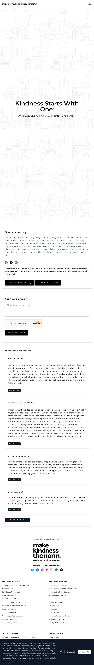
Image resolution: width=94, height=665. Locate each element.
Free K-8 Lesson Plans (10, 599)
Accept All (84, 652)
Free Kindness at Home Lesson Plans (62, 588)
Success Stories (7, 619)
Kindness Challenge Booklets (59, 592)
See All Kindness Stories (47, 283)
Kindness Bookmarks (57, 619)
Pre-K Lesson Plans (9, 595)
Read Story (14, 390)
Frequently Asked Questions (12, 616)
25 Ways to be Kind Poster (58, 623)
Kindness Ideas (7, 588)
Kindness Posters (55, 602)
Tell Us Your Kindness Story (19, 283)
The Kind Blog (54, 637)
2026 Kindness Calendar (58, 595)
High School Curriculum (11, 602)
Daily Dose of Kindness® (11, 592)
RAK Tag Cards (54, 612)
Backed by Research (9, 609)
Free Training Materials (10, 623)
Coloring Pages (54, 606)
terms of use (41, 658)
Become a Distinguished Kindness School (17, 585)
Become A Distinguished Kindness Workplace (18, 637)
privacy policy (26, 658)
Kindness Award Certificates (59, 616)
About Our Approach (10, 612)
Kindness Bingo (54, 609)
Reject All (71, 652)
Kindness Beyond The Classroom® (14, 606)
